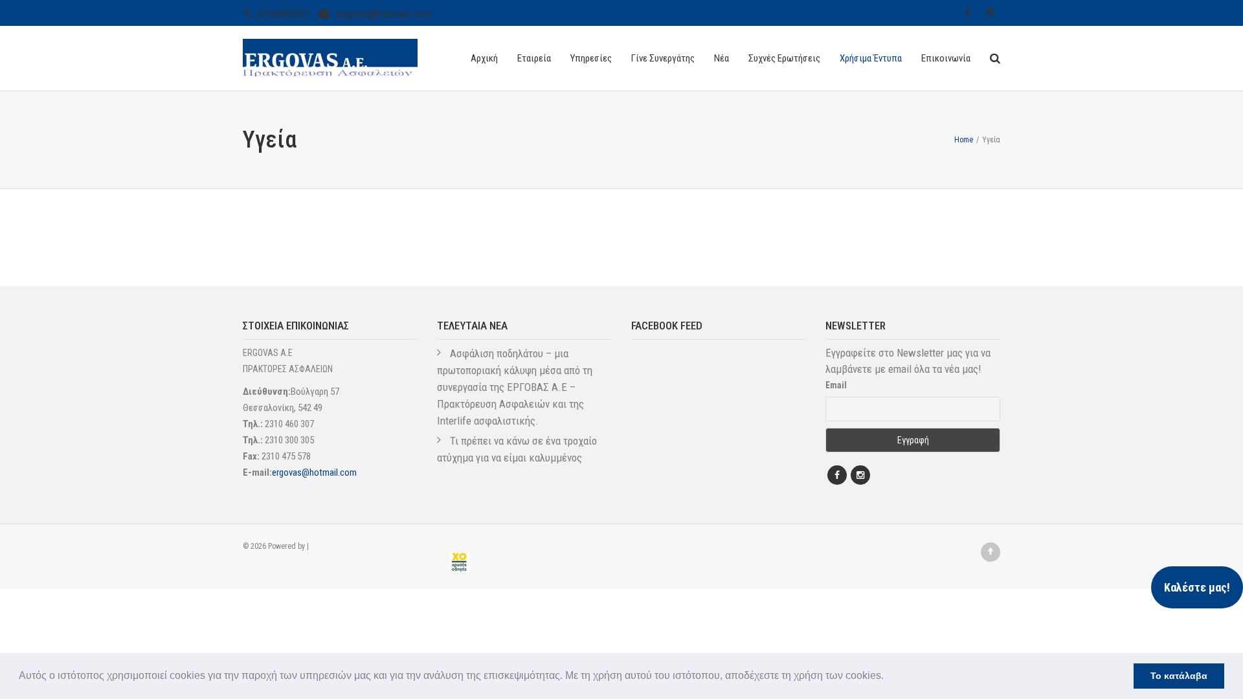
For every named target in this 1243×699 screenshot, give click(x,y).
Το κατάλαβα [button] (1178, 676)
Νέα (721, 58)
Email (836, 385)
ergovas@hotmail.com (383, 13)
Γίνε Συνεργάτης (663, 58)
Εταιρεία (534, 58)
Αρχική (484, 58)
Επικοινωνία (945, 58)
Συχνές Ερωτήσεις (784, 58)
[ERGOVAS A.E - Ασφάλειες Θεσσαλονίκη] (330, 56)
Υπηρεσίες (591, 58)
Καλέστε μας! (1197, 587)
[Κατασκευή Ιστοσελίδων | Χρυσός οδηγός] (460, 562)
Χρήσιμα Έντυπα (871, 58)
